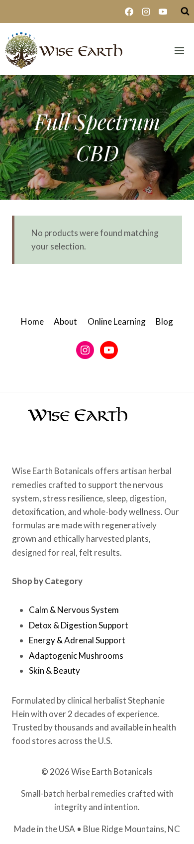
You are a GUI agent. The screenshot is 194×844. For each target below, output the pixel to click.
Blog (164, 321)
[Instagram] (145, 11)
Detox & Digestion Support (78, 625)
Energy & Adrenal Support (77, 640)
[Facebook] (128, 11)
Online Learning (117, 321)
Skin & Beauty (54, 670)
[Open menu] (179, 50)
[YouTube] (162, 11)
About (65, 321)
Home (32, 321)
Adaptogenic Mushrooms (76, 655)
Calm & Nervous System (74, 609)
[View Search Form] (185, 11)
